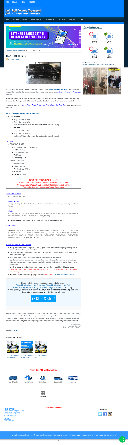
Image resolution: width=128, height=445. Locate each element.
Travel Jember (17, 51)
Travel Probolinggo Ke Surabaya (30, 285)
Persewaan (61, 19)
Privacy (14, 2)
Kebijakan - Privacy (64, 441)
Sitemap (22, 2)
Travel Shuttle (36, 19)
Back (7, 2)
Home (7, 19)
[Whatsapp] (122, 439)
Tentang (16, 19)
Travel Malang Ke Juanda (50, 287)
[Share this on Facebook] (15, 330)
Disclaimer (32, 2)
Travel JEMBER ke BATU (58, 89)
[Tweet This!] (17, 330)
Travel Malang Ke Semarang (25, 287)
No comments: (13, 59)
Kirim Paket (72, 19)
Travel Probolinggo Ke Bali (58, 285)
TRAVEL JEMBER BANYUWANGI (13, 357)
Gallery (82, 19)
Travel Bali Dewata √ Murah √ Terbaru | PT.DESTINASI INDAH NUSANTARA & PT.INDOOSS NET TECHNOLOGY (77, 435)
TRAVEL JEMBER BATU (16, 55)
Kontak (24, 19)
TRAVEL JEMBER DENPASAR (27, 357)
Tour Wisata (49, 19)
